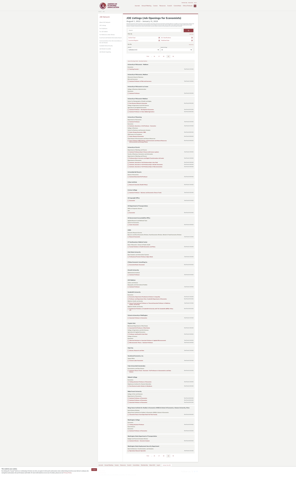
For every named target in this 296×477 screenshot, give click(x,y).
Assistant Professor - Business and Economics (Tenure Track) (145, 192)
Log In (195, 2)
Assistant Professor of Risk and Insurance (140, 81)
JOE (104, 11)
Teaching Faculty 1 (134, 69)
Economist (132, 200)
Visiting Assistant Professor (136, 424)
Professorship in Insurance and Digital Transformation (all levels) (146, 158)
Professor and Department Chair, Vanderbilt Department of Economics (148, 299)
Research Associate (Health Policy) (138, 184)
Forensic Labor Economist (136, 360)
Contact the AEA (167, 465)
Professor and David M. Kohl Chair (138, 334)
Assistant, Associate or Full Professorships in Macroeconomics (145, 166)
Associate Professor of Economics (138, 402)
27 (159, 56)
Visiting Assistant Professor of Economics (140, 382)
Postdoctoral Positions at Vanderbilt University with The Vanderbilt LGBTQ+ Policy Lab (151, 309)
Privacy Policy (67, 473)
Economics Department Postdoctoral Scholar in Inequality (144, 296)
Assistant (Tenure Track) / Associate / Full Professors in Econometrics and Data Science (150, 371)
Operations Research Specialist (137, 450)
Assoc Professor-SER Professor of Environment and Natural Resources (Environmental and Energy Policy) (148, 141)
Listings (102, 25)
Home (99, 11)
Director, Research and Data (136, 350)
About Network (104, 22)
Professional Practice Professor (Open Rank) (141, 256)
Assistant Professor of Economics (138, 398)
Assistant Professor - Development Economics (141, 109)
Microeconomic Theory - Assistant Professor (141, 342)
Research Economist (134, 236)
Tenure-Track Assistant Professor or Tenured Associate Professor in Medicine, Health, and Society (149, 304)
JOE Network (105, 17)
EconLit (169, 6)
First (148, 56)
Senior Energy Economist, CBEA (137, 132)
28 (163, 56)
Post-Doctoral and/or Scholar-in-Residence (140, 386)
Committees (177, 6)
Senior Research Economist (136, 136)
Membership (184, 2)
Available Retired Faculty (106, 46)
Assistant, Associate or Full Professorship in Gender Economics (146, 164)
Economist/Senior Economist (137, 264)
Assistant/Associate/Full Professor (138, 176)
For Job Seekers (103, 31)
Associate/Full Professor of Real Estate (139, 328)
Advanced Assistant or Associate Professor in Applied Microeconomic (147, 340)
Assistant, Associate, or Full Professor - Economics (142, 126)
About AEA (190, 2)
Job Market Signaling (105, 52)
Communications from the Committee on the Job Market (110, 41)
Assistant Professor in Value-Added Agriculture (141, 111)
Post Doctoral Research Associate (138, 103)
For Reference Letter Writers (107, 34)
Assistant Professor (134, 93)
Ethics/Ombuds (187, 6)
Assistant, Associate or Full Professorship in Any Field (143, 162)
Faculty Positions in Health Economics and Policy (142, 246)
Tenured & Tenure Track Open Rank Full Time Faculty (143, 414)
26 (154, 56)
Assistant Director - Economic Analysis (139, 441)
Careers (155, 6)
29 (168, 56)
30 (173, 56)
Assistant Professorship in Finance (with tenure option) (144, 152)
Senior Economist (134, 224)
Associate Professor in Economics (138, 318)
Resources (162, 6)
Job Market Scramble (105, 49)
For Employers (103, 28)
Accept (94, 469)
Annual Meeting (146, 6)
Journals (137, 6)
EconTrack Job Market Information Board (110, 38)
